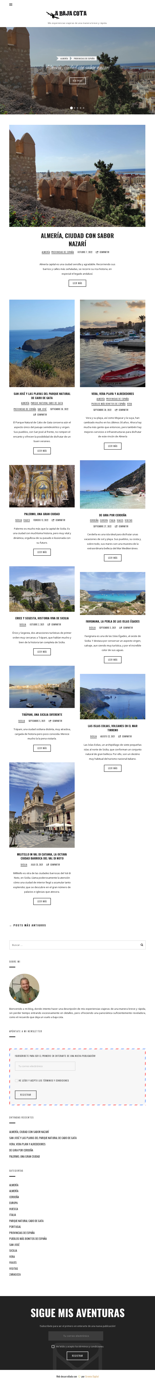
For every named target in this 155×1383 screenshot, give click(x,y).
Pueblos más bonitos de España (108, 403)
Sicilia (18, 520)
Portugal (15, 1226)
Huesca (13, 1209)
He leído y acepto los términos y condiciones (44, 1080)
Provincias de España (84, 58)
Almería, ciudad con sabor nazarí (77, 67)
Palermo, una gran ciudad (42, 514)
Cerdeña (94, 520)
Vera (129, 403)
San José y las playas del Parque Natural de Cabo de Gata (42, 395)
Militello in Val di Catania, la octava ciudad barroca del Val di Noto (42, 856)
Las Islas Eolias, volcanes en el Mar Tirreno (112, 728)
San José (42, 409)
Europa (104, 520)
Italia (112, 520)
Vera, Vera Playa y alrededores (112, 393)
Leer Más (77, 283)
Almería (64, 58)
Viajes (120, 520)
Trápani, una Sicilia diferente (42, 714)
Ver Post (77, 80)
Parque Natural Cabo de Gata (47, 403)
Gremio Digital (92, 1376)
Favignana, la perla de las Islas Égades (113, 621)
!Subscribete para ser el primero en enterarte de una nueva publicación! (55, 1055)
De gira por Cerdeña (112, 515)
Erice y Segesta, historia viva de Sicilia (42, 618)
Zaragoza (15, 1274)
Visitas (128, 520)
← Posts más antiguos (27, 925)
